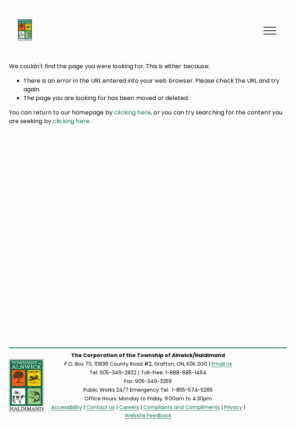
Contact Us (100, 407)
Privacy (233, 407)
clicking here (132, 112)
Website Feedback (148, 415)
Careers (129, 407)
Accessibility (66, 407)
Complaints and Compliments (181, 407)
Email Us (222, 364)
